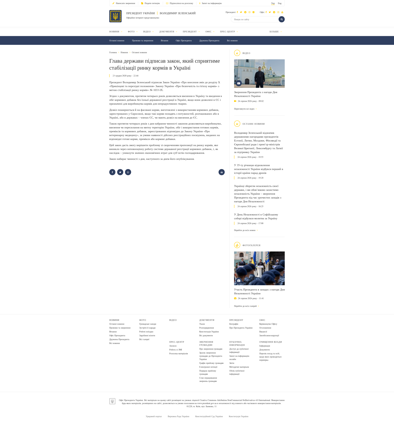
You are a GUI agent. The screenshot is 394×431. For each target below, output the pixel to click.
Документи (206, 320)
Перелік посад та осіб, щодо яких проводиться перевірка (270, 356)
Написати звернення (125, 3)
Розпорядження (206, 327)
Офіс (262, 320)
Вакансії (263, 331)
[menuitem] (117, 31)
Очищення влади (270, 341)
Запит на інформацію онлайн (239, 357)
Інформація (264, 345)
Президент (236, 320)
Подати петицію (152, 3)
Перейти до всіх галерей (245, 305)
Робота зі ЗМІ (175, 349)
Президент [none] (190, 31)
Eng (279, 3)
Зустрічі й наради (147, 327)
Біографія (233, 323)
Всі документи (206, 335)
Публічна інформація (237, 343)
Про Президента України (241, 327)
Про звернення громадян (210, 348)
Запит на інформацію (212, 3)
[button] (242, 12)
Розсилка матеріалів (178, 353)
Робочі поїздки (146, 331)
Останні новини (116, 40)
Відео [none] (147, 31)
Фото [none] (131, 31)
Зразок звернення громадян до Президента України (210, 356)
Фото (142, 320)
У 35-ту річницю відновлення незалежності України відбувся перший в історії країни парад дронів (258, 169)
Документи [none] (167, 31)
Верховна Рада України (178, 416)
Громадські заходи (147, 323)
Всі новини (232, 40)
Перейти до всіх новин (245, 230)
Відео (173, 320)
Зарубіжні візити (147, 335)
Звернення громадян (206, 343)
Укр (273, 3)
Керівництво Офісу (268, 323)
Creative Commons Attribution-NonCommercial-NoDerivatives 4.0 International (235, 400)
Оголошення (265, 327)
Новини (124, 52)
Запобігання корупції (269, 335)
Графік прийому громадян (211, 363)
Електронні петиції (208, 366)
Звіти (231, 363)
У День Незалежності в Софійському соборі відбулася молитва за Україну (256, 216)
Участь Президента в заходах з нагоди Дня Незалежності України (259, 291)
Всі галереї (144, 339)
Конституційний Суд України (209, 416)
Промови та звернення (142, 40)
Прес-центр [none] (228, 31)
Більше (275, 31)
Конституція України (209, 331)
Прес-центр (176, 341)
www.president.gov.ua (207, 403)
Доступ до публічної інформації (239, 350)
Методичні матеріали (239, 366)
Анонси (173, 345)
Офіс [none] (208, 31)
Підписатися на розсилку (181, 3)
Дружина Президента (209, 40)
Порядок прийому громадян (207, 372)
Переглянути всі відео (244, 108)
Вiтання (164, 40)
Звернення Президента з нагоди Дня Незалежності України (255, 94)
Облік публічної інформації (236, 372)
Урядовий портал (154, 416)
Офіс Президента (184, 40)
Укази (202, 323)
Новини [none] (114, 31)
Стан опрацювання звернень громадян (208, 379)
